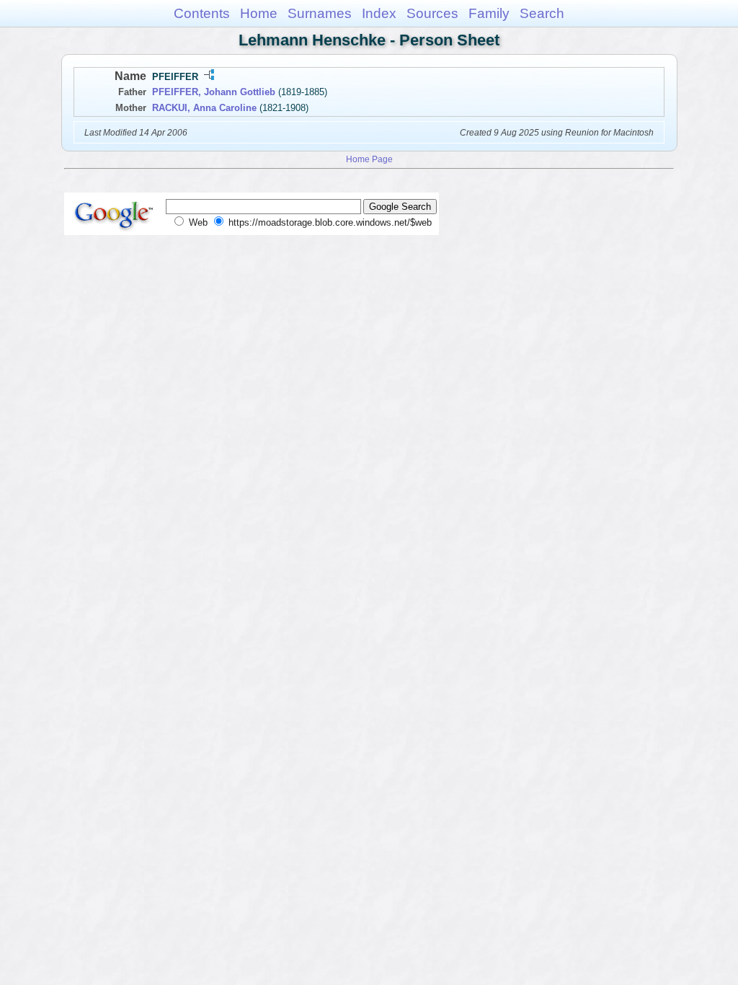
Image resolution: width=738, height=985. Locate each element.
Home (258, 13)
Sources (432, 13)
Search (542, 13)
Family (489, 13)
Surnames (320, 13)
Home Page (369, 159)
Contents (202, 13)
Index (379, 13)
